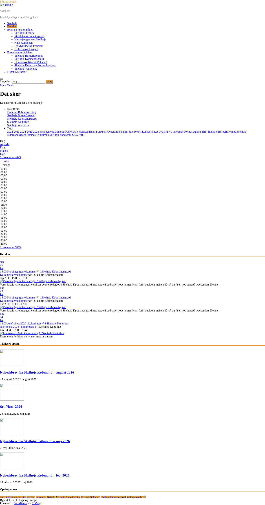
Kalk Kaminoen (23, 42)
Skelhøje (5, 10)
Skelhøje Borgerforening (28, 55)
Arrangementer (18, 497)
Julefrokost (135, 131)
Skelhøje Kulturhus (18, 121)
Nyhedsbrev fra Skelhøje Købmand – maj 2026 (35, 441)
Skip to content (8, 1)
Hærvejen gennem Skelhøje (30, 39)
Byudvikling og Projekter (28, 45)
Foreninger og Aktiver (19, 52)
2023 (17, 131)
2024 (23, 131)
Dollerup (59, 131)
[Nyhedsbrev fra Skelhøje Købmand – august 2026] (12, 365)
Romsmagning (193, 131)
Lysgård (164, 131)
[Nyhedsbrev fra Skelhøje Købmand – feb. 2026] (12, 468)
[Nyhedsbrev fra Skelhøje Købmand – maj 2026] (12, 434)
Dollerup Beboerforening (21, 112)
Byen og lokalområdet (19, 29)
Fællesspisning (87, 131)
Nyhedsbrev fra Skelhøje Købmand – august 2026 (37, 372)
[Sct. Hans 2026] (12, 399)
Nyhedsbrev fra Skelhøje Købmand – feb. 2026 (35, 475)
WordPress (20, 503)
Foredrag (101, 131)
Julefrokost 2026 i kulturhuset (17, 326)
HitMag (36, 503)
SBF (204, 131)
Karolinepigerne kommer (14, 274)
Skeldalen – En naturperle (29, 36)
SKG (75, 134)
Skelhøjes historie (24, 32)
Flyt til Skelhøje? (16, 71)
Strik (81, 134)
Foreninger (41, 497)
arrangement (47, 131)
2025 (30, 131)
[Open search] (1, 79)
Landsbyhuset (150, 131)
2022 (10, 131)
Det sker (12, 26)
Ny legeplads (176, 131)
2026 (36, 131)
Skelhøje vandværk (18, 125)
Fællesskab (72, 131)
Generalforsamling (118, 131)
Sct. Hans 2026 (11, 407)
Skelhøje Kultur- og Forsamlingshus (35, 65)
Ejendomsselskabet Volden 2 (30, 62)
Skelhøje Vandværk (25, 68)
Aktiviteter (5, 497)
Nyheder (51, 497)
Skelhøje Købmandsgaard (29, 58)
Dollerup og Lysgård (26, 49)
